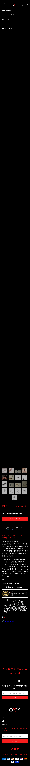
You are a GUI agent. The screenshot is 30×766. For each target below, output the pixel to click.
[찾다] (22, 4)
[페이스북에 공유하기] (12, 529)
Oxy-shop (11, 754)
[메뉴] (1, 4)
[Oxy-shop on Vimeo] (18, 749)
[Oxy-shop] (15, 4)
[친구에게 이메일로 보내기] (21, 529)
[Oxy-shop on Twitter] (12, 749)
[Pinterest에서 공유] (17, 529)
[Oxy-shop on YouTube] (15, 749)
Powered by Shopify (20, 754)
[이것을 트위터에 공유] (8, 529)
